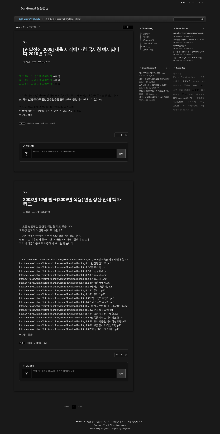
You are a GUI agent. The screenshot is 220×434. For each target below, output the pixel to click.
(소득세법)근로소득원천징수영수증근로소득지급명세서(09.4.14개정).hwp (60, 99)
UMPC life (148, 49)
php (203, 105)
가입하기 (192, 2)
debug (196, 80)
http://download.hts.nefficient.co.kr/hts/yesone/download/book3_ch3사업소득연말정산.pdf (66, 298)
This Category (147, 28)
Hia (152, 75)
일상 (146, 33)
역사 (184, 94)
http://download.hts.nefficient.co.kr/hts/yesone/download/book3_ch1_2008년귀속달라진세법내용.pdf (75, 259)
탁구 (202, 101)
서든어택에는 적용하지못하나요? (152, 73)
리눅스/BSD (150, 43)
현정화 (186, 109)
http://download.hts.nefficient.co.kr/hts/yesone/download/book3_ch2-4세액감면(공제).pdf (65, 286)
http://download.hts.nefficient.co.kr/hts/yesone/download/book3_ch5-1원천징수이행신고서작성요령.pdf (73, 306)
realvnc (177, 85)
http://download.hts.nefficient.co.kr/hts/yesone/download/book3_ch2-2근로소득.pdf (62, 267)
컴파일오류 (178, 101)
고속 (202, 77)
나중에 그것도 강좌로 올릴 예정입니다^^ (155, 79)
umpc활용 (193, 105)
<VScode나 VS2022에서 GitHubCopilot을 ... (189, 33)
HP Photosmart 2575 (182, 98)
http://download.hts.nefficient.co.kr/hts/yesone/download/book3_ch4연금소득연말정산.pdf (66, 302)
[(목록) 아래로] (121, 135)
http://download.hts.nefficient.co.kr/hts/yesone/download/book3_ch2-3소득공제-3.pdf (63, 278)
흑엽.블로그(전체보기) (29, 19)
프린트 (176, 105)
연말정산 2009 (33, 123)
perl (202, 85)
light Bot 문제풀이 (179, 45)
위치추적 (191, 101)
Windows (148, 40)
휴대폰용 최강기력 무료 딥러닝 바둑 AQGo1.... (189, 51)
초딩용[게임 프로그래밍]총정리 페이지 (63, 19)
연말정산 (30, 343)
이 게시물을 (26, 114)
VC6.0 (191, 94)
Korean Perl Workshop (184, 77)
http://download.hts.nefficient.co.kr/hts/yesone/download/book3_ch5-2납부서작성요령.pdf (66, 309)
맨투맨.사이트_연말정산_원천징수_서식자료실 (46, 111)
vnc (183, 105)
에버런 (176, 94)
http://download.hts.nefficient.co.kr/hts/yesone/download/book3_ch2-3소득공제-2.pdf (63, 275)
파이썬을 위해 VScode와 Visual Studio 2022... (189, 39)
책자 (45, 343)
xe (203, 80)
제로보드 (200, 94)
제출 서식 (44, 123)
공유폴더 (201, 98)
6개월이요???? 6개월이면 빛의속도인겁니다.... (155, 91)
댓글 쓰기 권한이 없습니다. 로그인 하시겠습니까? (54, 151)
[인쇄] (126, 135)
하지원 (176, 80)
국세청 (52, 123)
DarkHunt (189, 36)
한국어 (201, 2)
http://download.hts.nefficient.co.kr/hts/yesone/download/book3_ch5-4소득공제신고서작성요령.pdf (71, 317)
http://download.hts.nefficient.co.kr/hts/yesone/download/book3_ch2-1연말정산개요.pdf (64, 263)
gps (203, 89)
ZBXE (146, 46)
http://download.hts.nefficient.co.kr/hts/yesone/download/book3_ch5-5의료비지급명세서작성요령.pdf (72, 321)
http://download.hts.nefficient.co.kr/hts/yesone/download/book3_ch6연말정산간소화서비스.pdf (69, 329)
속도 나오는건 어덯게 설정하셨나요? (153, 85)
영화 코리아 (184, 89)
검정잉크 (186, 81)
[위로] (117, 135)
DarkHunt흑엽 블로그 (34, 8)
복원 (195, 85)
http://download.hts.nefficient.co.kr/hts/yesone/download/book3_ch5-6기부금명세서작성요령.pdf (70, 325)
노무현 (195, 89)
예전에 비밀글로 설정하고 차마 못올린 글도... (155, 97)
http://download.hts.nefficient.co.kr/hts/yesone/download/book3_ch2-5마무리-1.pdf (62, 290)
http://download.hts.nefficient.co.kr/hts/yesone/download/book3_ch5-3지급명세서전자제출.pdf (68, 313)
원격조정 (177, 73)
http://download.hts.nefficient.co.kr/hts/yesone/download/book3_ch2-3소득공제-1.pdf (63, 271)
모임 (175, 89)
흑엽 (153, 82)
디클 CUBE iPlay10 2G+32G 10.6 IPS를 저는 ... (189, 57)
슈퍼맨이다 (155, 88)
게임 (146, 36)
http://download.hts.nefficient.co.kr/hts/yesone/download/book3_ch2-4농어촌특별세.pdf (64, 282)
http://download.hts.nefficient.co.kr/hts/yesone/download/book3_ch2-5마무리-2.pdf (62, 294)
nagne (154, 94)
